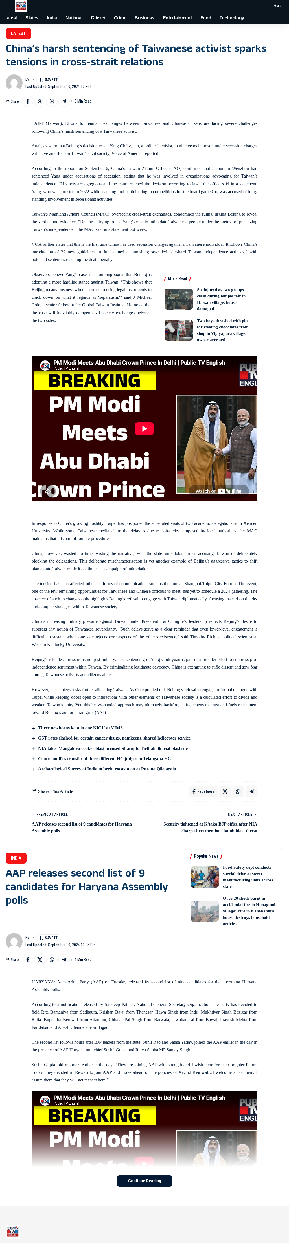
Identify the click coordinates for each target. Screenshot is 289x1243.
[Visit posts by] (14, 82)
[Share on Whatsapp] (52, 101)
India (16, 858)
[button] (10, 6)
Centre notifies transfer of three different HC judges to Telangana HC (104, 758)
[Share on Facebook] (27, 101)
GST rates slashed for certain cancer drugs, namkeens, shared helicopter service (114, 738)
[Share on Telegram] (64, 101)
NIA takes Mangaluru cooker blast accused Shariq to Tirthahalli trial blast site (113, 748)
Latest (18, 33)
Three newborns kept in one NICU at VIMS (80, 728)
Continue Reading (144, 1181)
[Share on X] (39, 101)
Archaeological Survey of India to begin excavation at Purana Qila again (107, 768)
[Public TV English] (21, 6)
